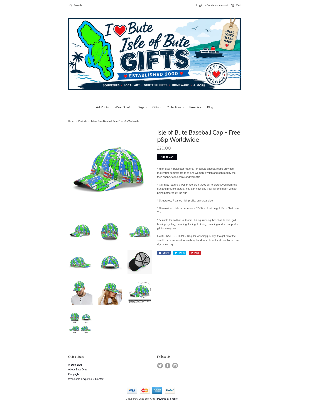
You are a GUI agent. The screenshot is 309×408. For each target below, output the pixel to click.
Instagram (175, 365)
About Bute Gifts (77, 369)
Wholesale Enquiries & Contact (86, 378)
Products (82, 121)
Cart (238, 5)
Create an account (217, 5)
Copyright (73, 374)
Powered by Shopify (167, 398)
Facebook (167, 365)
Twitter (160, 365)
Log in (199, 5)
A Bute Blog (75, 364)
